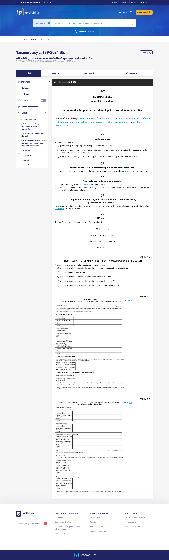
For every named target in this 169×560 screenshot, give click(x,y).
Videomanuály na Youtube (28, 524)
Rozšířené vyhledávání (87, 32)
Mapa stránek (60, 534)
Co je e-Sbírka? (60, 517)
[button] (28, 73)
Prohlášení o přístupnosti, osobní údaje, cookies (67, 528)
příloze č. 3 (59, 208)
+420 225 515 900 (132, 526)
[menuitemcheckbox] (32, 100)
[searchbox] (89, 23)
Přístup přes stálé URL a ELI (100, 531)
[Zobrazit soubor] (89, 345)
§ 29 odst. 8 (82, 118)
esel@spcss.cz (130, 522)
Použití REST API (96, 527)
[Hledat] (132, 23)
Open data (93, 522)
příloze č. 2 (87, 184)
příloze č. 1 (129, 171)
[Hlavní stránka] (18, 39)
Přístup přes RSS (96, 517)
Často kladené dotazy (63, 522)
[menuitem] (125, 12)
